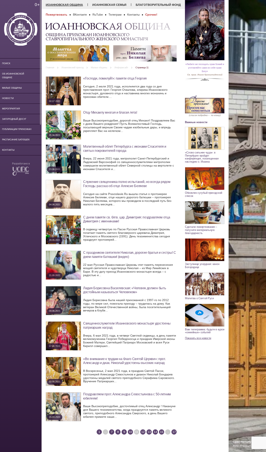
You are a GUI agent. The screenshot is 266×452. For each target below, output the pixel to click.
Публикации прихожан (16, 129)
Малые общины (12, 88)
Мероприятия (11, 108)
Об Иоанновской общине (13, 75)
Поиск (6, 63)
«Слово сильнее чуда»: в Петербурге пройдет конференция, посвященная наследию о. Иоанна (202, 157)
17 (174, 432)
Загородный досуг (14, 119)
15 (161, 432)
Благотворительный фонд (158, 4)
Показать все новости (198, 338)
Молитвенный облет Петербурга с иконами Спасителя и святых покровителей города (124, 148)
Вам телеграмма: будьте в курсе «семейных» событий (204, 331)
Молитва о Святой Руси (199, 298)
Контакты (8, 150)
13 (149, 432)
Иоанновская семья (109, 4)
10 (130, 432)
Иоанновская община (64, 4)
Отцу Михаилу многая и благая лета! (110, 112)
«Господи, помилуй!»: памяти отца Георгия (115, 78)
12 (143, 432)
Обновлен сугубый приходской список (203, 194)
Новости (8, 98)
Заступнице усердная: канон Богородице (202, 265)
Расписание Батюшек (16, 139)
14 (155, 432)
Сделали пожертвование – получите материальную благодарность (201, 229)
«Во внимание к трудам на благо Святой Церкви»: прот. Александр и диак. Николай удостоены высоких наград (124, 361)
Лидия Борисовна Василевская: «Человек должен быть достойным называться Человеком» (124, 290)
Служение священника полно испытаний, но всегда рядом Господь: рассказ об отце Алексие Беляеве (126, 184)
